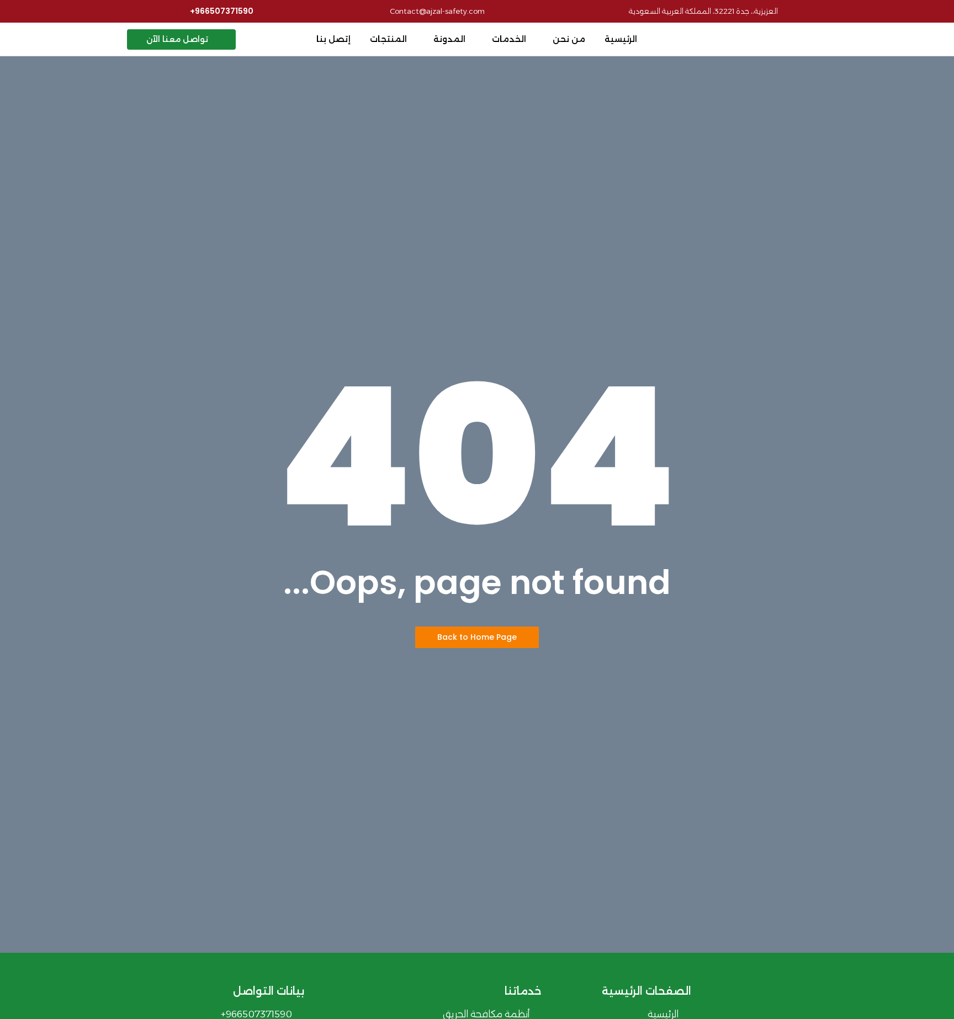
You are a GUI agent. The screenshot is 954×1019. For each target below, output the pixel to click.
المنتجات (388, 39)
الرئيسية (621, 39)
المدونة (449, 39)
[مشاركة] (36, 12)
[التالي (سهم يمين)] (934, 509)
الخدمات (509, 39)
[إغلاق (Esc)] (12, 12)
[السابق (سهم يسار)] (19, 509)
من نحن (569, 39)
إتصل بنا (333, 39)
